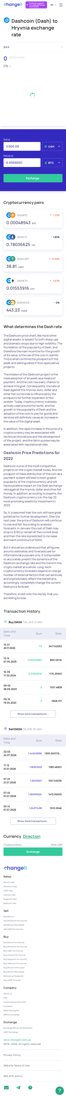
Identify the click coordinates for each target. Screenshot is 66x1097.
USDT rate (8, 890)
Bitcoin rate (9, 882)
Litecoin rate (9, 894)
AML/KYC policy (13, 1076)
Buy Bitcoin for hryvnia (14, 942)
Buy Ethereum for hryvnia (15, 946)
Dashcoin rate (10, 903)
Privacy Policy (12, 1055)
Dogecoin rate (10, 899)
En (52, 4)
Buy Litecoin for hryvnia (14, 955)
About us (8, 993)
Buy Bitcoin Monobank (14, 971)
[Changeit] (13, 5)
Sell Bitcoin (9, 916)
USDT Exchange (11, 1032)
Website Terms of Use (17, 1065)
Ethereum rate (10, 886)
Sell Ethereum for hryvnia (15, 920)
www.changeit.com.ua (17, 1039)
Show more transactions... (33, 713)
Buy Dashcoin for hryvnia (15, 963)
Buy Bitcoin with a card (14, 967)
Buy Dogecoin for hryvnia (15, 959)
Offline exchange (12, 1014)
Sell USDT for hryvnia (13, 929)
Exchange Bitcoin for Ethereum (18, 1028)
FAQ (5, 997)
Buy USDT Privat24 (12, 980)
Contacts (8, 1006)
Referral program (11, 1010)
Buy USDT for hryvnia (13, 950)
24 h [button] (6, 47)
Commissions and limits (15, 1002)
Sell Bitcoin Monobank (14, 925)
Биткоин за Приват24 (13, 976)
